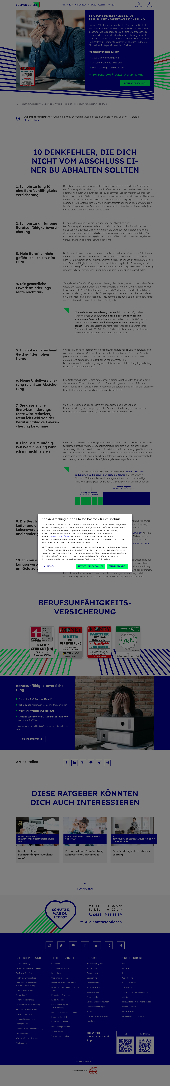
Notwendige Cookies (90, 566)
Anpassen (49, 566)
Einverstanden (117, 566)
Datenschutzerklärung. (59, 536)
